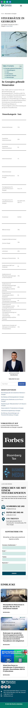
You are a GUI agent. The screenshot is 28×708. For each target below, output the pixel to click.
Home (2, 13)
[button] (21, 5)
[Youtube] (8, 686)
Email (4, 551)
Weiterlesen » (6, 612)
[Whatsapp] (4, 2)
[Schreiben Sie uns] (3, 507)
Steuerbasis (10, 73)
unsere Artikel (9, 26)
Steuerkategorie (11, 70)
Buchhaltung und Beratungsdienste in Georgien (12, 397)
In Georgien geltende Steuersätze (13, 68)
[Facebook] (2, 686)
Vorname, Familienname (9, 545)
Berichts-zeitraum (11, 75)
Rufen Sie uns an (14, 512)
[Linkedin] (5, 686)
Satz (8, 72)
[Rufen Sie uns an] (3, 513)
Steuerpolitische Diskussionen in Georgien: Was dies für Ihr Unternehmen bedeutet (13, 606)
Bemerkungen (10, 77)
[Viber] (2, 2)
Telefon (4, 557)
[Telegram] (7, 2)
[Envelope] (10, 2)
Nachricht (5, 562)
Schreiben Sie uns (15, 506)
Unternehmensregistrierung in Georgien (10, 410)
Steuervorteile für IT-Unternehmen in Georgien (12, 408)
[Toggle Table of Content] (20, 66)
